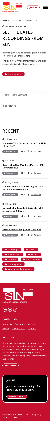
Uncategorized (15, 74)
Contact (32, 328)
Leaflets (35, 254)
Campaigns (13, 249)
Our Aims (20, 324)
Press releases (33, 259)
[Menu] (45, 7)
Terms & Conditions (10, 417)
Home (4, 20)
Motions (12, 259)
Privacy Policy (36, 414)
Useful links (18, 328)
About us (7, 324)
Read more (10, 365)
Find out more (17, 396)
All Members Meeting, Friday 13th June (21, 229)
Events (32, 249)
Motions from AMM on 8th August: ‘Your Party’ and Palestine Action (22, 188)
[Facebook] (10, 310)
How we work (14, 254)
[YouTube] (5, 310)
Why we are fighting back (20, 269)
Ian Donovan (36, 151)
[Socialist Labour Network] (12, 7)
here (28, 55)
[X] (15, 310)
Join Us (33, 7)
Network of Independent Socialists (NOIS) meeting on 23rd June (23, 209)
